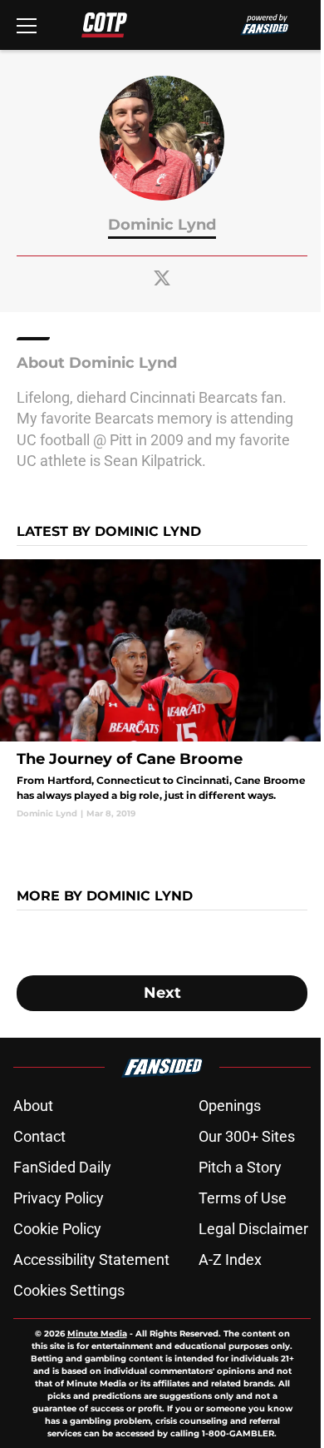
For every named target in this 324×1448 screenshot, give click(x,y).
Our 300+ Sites (247, 1136)
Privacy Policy (58, 1198)
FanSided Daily (62, 1167)
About (33, 1105)
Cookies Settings (69, 1290)
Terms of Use (243, 1198)
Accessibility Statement (91, 1259)
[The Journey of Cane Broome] (162, 689)
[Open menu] (27, 25)
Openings (230, 1105)
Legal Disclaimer (253, 1228)
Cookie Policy (57, 1228)
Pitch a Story (240, 1167)
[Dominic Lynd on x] (162, 278)
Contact (39, 1136)
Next (162, 993)
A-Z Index (230, 1259)
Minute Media (97, 1333)
